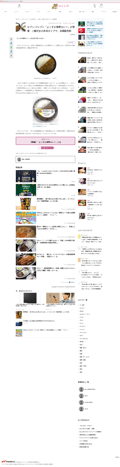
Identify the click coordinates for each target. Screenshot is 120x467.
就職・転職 (83, 360)
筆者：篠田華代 (26, 159)
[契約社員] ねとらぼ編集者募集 (87, 434)
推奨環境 (51, 464)
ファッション (83, 332)
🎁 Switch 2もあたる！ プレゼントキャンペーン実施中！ (11, 1)
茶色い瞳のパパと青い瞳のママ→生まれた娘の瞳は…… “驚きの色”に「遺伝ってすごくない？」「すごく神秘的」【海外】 (94, 152)
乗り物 (81, 341)
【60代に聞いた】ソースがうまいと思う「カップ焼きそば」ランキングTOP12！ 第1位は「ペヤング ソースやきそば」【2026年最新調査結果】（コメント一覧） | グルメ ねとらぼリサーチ (92, 265)
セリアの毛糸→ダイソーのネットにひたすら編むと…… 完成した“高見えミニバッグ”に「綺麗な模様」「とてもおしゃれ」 (94, 82)
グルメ (49, 11)
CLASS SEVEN (88, 402)
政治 (81, 363)
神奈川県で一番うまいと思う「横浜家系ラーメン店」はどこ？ (94, 205)
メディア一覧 (5, 464)
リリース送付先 (83, 441)
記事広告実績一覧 (83, 447)
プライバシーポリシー (30, 464)
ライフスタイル (84, 338)
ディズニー (83, 326)
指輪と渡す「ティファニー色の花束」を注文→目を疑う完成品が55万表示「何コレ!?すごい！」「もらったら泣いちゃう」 (94, 122)
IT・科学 (82, 305)
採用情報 (46, 464)
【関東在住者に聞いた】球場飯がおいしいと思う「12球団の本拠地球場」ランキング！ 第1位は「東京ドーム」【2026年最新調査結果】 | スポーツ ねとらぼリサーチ (91, 242)
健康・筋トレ (83, 347)
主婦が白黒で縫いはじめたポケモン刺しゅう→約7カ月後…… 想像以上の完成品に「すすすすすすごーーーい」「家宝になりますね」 (94, 112)
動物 (93, 11)
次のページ (48, 147)
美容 (81, 372)
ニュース (16, 11)
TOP (5, 11)
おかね (81, 311)
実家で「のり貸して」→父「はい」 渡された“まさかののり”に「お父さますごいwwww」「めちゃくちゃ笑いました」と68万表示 (95, 102)
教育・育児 (81, 11)
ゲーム (81, 323)
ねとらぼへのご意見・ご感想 (86, 428)
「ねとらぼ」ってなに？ (85, 425)
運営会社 (41, 464)
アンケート (82, 163)
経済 (81, 369)
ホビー (81, 335)
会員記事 (114, 11)
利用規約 (117, 457)
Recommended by (65, 282)
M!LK (86, 395)
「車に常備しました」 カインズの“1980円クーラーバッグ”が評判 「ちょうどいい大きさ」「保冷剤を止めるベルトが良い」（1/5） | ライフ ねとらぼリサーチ (91, 277)
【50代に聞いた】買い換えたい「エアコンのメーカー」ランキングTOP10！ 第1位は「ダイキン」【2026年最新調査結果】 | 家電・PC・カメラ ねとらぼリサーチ (91, 289)
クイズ (38, 11)
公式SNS (10, 464)
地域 (60, 11)
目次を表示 (71, 42)
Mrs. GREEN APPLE (90, 389)
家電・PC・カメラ (84, 357)
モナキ (86, 409)
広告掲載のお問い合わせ (85, 444)
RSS (37, 464)
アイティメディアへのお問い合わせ (88, 437)
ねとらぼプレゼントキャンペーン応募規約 (89, 431)
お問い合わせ (21, 464)
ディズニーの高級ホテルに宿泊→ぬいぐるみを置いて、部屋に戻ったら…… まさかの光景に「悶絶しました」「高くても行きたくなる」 (94, 132)
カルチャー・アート (85, 314)
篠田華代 (73, 34)
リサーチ (104, 11)
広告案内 (15, 464)
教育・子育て (83, 366)
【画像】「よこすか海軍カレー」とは (45, 142)
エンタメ (27, 11)
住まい (70, 11)
